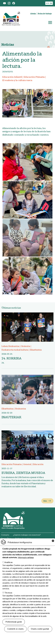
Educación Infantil (12, 77)
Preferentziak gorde (14, 622)
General (27, 464)
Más (45, 501)
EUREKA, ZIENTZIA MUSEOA (23, 473)
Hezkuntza (20, 408)
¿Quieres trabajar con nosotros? (27, 535)
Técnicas (8, 593)
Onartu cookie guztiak (40, 629)
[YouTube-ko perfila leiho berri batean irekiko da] (4, 3)
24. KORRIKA (11, 358)
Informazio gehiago (26, 557)
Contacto (5, 535)
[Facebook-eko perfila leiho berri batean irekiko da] (13, 3)
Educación (38, 464)
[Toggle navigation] (50, 22)
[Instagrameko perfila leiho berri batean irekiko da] (9, 3)
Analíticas (8, 562)
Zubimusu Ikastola (11, 9)
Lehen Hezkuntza (10, 346)
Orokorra (25, 346)
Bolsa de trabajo (45, 14)
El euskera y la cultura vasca (17, 80)
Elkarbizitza (36, 350)
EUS (47, 3)
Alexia (33, 14)
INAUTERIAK (11, 417)
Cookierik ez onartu (15, 629)
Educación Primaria (34, 77)
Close (52, 540)
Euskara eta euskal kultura (15, 350)
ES (51, 3)
